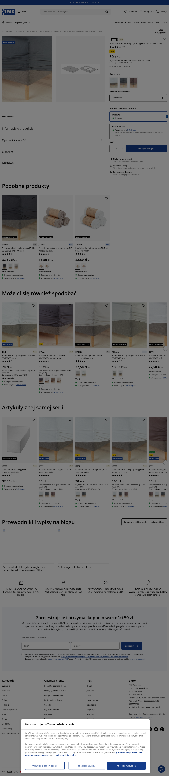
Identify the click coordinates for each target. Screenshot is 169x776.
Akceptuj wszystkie (126, 766)
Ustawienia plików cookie (44, 766)
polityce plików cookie (65, 755)
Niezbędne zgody (86, 766)
